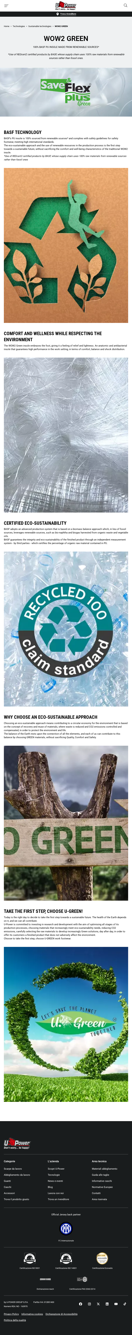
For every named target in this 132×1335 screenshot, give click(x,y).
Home (6, 26)
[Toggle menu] (6, 5)
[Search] (125, 6)
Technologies (19, 26)
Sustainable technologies (39, 26)
